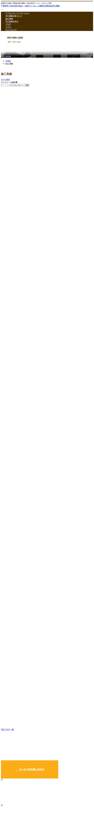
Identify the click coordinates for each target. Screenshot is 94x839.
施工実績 (9, 18)
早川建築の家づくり (14, 15)
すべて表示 (5, 79)
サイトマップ (11, 29)
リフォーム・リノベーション (17, 13)
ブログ (8, 24)
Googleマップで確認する (12, 817)
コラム (8, 26)
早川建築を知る (12, 21)
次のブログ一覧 (7, 729)
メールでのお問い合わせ (31, 769)
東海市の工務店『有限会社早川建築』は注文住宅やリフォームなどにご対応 (32, 831)
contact (9, 44)
